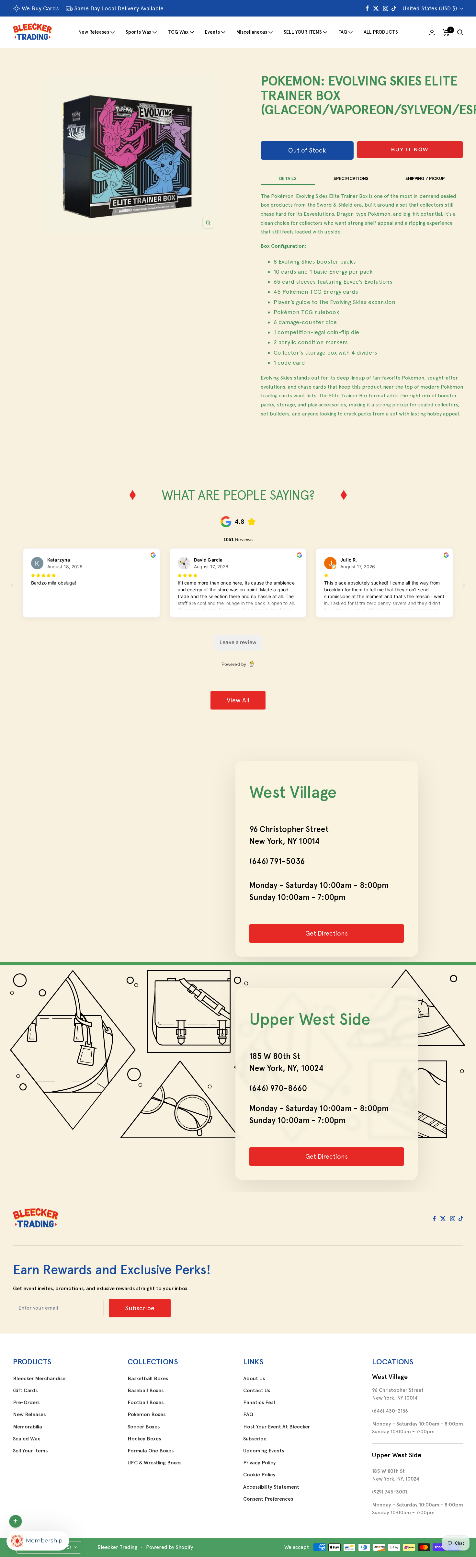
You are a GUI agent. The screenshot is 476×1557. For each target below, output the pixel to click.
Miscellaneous (251, 32)
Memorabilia (27, 1427)
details (288, 178)
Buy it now (409, 149)
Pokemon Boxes (146, 1414)
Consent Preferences (268, 1499)
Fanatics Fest (259, 1402)
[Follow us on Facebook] (367, 8)
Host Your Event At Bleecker (276, 1427)
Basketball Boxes (148, 1378)
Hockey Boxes (144, 1439)
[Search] (460, 32)
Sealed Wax (26, 1439)
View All (238, 700)
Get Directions (326, 933)
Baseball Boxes (146, 1390)
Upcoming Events (263, 1451)
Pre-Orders (26, 1402)
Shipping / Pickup (425, 178)
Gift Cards (25, 1390)
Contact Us (256, 1390)
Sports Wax (138, 32)
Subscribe (254, 1439)
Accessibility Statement (271, 1487)
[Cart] (446, 32)
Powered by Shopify (169, 1547)
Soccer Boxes (144, 1427)
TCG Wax (178, 32)
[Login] (432, 32)
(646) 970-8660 (278, 1088)
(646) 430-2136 (390, 1411)
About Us (254, 1378)
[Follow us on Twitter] (376, 8)
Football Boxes (146, 1402)
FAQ (342, 32)
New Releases (93, 32)
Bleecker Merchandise (39, 1378)
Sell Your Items (30, 1451)
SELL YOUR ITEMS (303, 32)
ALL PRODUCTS (381, 32)
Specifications (351, 178)
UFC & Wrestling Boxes (154, 1463)
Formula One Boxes (151, 1451)
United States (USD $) (429, 8)
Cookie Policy (259, 1475)
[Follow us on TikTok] (393, 8)
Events (212, 32)
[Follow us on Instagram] (385, 8)
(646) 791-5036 (277, 861)
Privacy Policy (259, 1463)
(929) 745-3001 (389, 1492)
